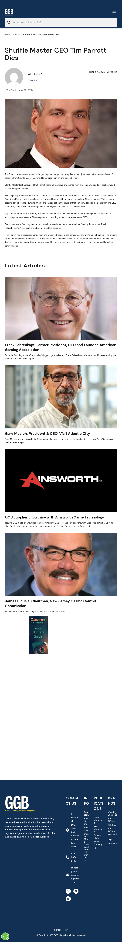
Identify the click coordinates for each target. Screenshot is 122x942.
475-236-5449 (73, 857)
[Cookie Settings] (5, 936)
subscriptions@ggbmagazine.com (75, 875)
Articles (16, 35)
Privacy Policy (61, 930)
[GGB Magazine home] (9, 12)
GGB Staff (33, 80)
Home (7, 35)
